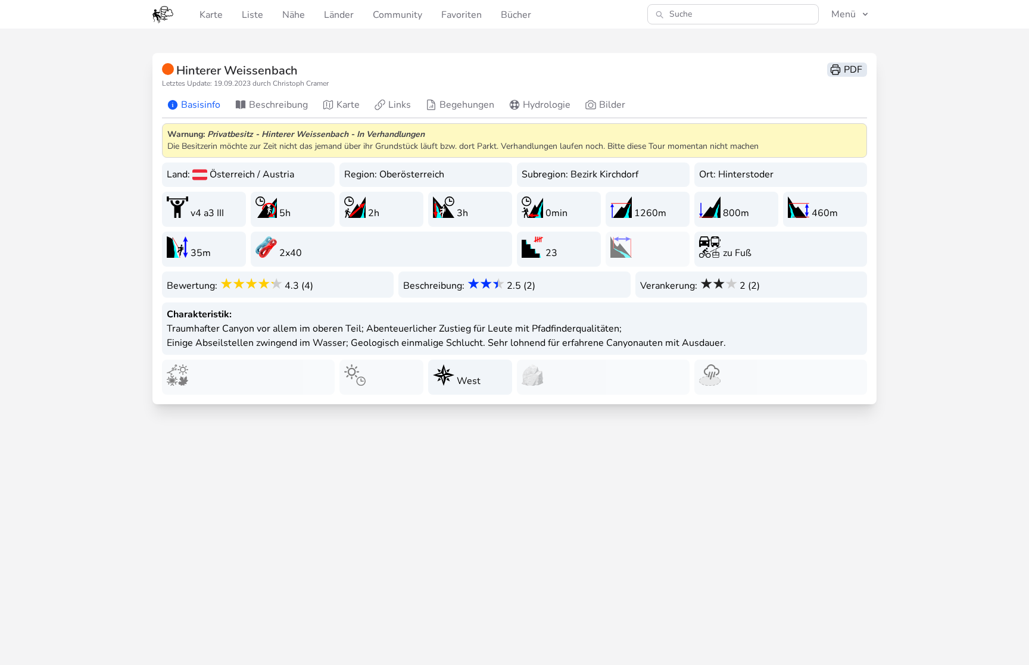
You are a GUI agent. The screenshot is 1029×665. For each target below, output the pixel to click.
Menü (843, 14)
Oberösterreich (411, 174)
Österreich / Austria (252, 174)
